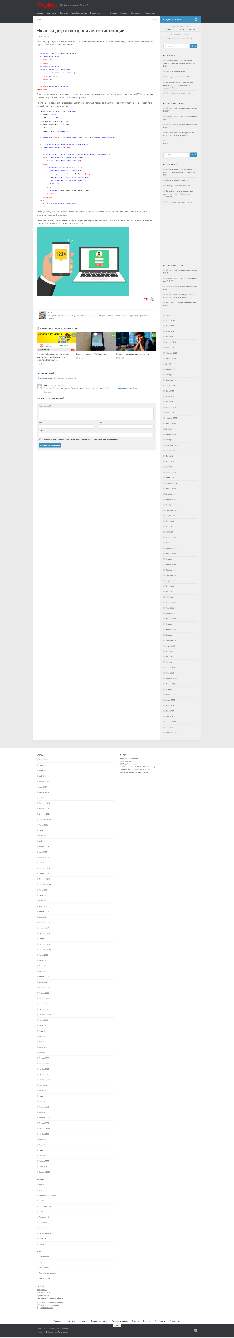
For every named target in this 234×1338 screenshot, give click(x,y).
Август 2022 (170, 581)
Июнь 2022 (170, 592)
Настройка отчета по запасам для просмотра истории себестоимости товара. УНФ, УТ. (178, 85)
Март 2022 (170, 608)
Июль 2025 (170, 391)
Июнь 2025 (170, 396)
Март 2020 (170, 727)
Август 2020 (170, 700)
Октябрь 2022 (171, 570)
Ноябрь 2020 (171, 695)
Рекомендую (150, 13)
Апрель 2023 (171, 537)
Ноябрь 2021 (171, 630)
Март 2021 (170, 673)
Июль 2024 (170, 456)
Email (101, 422)
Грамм (41, 1201)
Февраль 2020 (171, 733)
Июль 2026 (170, 326)
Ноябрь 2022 (171, 564)
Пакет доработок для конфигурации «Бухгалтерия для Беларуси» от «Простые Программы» (53, 357)
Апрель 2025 (171, 407)
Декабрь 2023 (171, 494)
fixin (40, 37)
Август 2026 (170, 320)
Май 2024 (169, 467)
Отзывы (113, 13)
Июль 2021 (170, 651)
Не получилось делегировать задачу (132, 354)
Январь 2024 (171, 488)
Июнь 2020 (170, 711)
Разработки (43, 1228)
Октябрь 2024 (171, 440)
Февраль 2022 (171, 613)
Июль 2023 (170, 521)
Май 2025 (169, 402)
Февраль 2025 (171, 418)
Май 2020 (169, 716)
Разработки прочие (98, 13)
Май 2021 (169, 662)
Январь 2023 (171, 554)
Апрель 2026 (171, 342)
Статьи (41, 1244)
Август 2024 (170, 451)
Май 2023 (169, 532)
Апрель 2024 (171, 472)
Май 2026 (169, 337)
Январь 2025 (171, 423)
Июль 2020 (170, 705)
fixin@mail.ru (42, 1290)
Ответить (47, 392)
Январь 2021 (171, 684)
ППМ (41, 1212)
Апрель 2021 (171, 668)
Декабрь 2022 (171, 559)
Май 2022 (169, 597)
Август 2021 (170, 646)
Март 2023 (170, 543)
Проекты (123, 13)
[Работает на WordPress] (46, 1332)
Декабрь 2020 (171, 689)
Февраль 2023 (171, 548)
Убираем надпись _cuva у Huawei (179, 93)
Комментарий (45, 406)
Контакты (64, 13)
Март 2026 (170, 348)
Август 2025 (170, 386)
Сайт (41, 430)
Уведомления (68, 378)
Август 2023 (170, 516)
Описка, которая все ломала (177, 71)
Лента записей (44, 1268)
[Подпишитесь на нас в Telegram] (196, 19)
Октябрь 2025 (171, 375)
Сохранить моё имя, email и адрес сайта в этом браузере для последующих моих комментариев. (80, 439)
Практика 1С (44, 1217)
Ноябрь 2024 (171, 434)
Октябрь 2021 (171, 635)
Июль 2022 (170, 586)
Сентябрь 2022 (172, 575)
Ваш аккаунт (136, 13)
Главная (39, 13)
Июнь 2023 (170, 526)
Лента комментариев (47, 1273)
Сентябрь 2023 (172, 510)
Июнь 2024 (170, 461)
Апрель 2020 (171, 722)
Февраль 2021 (171, 678)
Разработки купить (79, 13)
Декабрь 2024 (171, 429)
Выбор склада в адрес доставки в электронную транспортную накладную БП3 (179, 63)
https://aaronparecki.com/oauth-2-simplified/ (119, 388)
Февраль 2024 (171, 483)
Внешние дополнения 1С (49, 1195)
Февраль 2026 (171, 353)
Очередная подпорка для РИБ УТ (179, 77)
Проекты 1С (43, 1222)
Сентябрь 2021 (172, 640)
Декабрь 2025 (171, 364)
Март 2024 (170, 478)
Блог (39, 20)
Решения (42, 1239)
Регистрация (44, 1257)
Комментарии (47, 378)
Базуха (41, 1185)
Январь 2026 (171, 358)
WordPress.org (44, 1278)
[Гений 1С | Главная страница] (47, 5)
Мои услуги (51, 13)
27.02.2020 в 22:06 (56, 385)
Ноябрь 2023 (171, 499)
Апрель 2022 (171, 602)
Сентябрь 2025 (172, 380)
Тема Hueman (63, 1332)
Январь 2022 (171, 619)
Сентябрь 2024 (172, 445)
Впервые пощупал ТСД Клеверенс (92, 354)
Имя (41, 422)
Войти (41, 1262)
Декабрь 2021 (171, 624)
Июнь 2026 (170, 331)
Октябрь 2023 (171, 505)
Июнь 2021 (170, 657)
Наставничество (45, 1206)
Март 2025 (170, 413)
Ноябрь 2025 (171, 369)
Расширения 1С (45, 1233)
